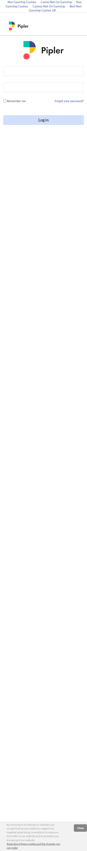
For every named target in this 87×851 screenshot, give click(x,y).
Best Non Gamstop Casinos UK (55, 8)
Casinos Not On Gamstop (49, 6)
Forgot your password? (69, 101)
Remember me (16, 101)
